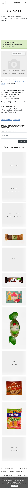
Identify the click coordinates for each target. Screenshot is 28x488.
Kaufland (19, 82)
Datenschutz (16, 483)
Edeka (11, 82)
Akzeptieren (14, 485)
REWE (3, 83)
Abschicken (22, 141)
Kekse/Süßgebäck (6, 119)
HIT (15, 82)
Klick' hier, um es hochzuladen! (14, 73)
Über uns (11, 470)
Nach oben (23, 468)
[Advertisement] (14, 31)
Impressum (11, 471)
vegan (24, 2)
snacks (17, 2)
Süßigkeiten (16, 119)
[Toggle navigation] (3, 2)
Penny (24, 82)
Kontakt (4, 471)
